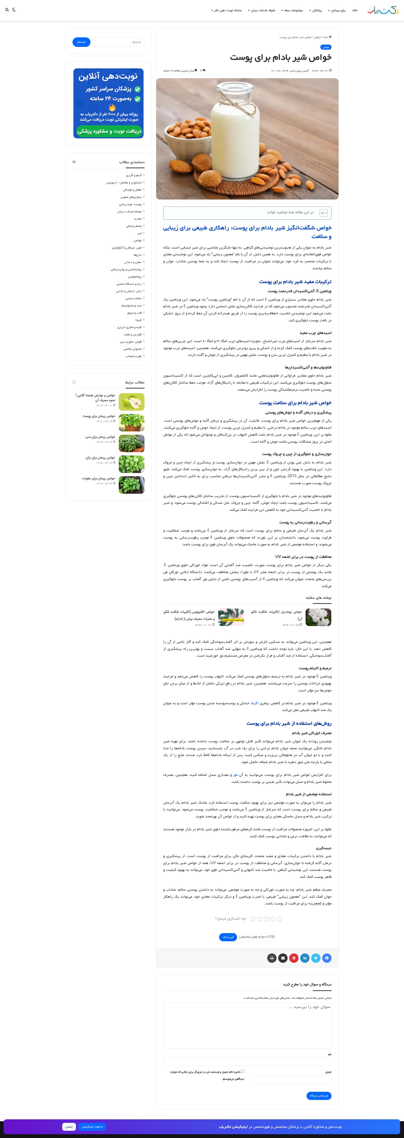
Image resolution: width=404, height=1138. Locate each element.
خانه (354, 10)
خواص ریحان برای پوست (99, 416)
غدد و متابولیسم (132, 305)
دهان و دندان (133, 262)
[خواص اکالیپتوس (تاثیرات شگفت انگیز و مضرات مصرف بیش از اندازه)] (231, 617)
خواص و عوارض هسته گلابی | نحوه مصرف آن (95, 398)
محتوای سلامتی (133, 349)
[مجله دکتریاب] (382, 10)
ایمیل (328, 1072)
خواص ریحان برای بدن (100, 436)
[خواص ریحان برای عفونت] (131, 485)
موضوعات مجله (293, 10)
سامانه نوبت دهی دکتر (228, 10)
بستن (69, 1126)
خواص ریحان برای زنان (100, 457)
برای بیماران (338, 10)
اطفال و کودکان (132, 189)
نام (330, 1054)
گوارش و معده (133, 334)
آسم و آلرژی (134, 175)
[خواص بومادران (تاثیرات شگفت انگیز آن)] (318, 617)
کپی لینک (228, 937)
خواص (317, 37)
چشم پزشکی (134, 226)
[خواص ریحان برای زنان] (131, 464)
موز (235, 775)
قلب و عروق (134, 312)
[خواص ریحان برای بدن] (131, 443)
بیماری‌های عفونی (131, 197)
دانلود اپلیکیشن (92, 1126)
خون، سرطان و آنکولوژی (127, 247)
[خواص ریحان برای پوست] (131, 422)
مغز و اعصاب (134, 356)
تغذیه (138, 218)
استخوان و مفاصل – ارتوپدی (124, 182)
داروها (138, 254)
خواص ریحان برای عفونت (98, 478)
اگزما (255, 703)
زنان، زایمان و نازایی (129, 291)
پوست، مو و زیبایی (130, 204)
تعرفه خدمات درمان (263, 10)
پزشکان (317, 10)
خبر (139, 233)
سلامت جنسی (134, 298)
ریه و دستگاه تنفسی (129, 283)
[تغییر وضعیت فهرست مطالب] (321, 213)
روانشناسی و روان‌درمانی (126, 269)
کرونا (139, 320)
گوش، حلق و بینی (131, 341)
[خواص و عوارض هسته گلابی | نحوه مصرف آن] (131, 402)
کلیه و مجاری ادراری (129, 327)
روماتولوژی (135, 276)
